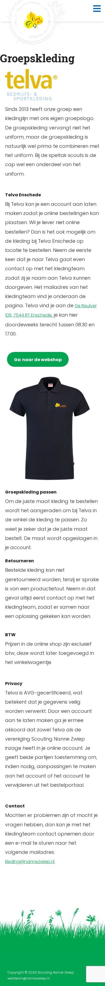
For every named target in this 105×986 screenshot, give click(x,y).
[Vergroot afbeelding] (50, 76)
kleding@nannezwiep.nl (29, 861)
